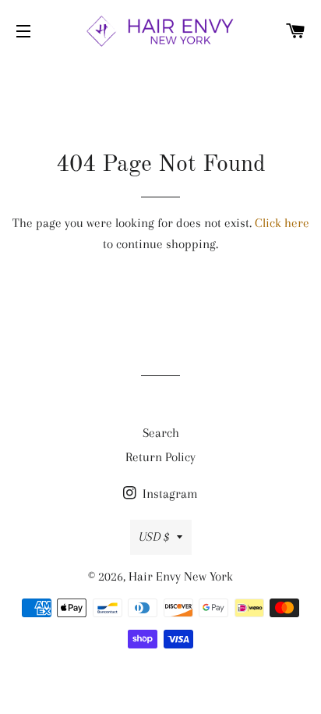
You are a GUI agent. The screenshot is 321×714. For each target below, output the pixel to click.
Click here (282, 222)
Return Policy (160, 456)
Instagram (168, 493)
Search (161, 432)
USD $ (154, 536)
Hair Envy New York (181, 576)
